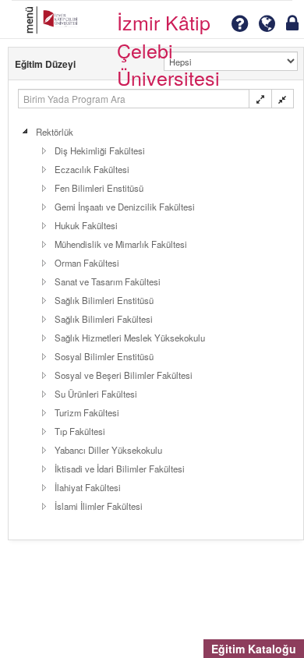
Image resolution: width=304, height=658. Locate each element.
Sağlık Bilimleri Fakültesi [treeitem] (104, 319)
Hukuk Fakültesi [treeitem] (86, 225)
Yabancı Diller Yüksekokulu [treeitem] (108, 450)
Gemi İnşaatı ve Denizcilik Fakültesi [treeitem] (125, 206)
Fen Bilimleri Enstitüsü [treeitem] (99, 188)
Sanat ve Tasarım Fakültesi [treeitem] (108, 281)
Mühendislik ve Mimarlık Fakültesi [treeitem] (121, 244)
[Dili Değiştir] (267, 23)
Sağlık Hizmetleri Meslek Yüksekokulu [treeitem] (130, 337)
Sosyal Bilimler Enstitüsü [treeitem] (104, 356)
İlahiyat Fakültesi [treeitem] (88, 487)
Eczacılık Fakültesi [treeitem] (92, 169)
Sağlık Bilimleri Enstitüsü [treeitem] (104, 300)
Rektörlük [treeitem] (54, 132)
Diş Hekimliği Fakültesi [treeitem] (100, 150)
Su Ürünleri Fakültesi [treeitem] (96, 393)
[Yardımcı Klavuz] (239, 23)
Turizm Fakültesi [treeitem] (87, 412)
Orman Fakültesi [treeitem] (87, 262)
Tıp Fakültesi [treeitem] (80, 431)
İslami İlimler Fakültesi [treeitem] (99, 506)
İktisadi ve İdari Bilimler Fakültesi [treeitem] (120, 468)
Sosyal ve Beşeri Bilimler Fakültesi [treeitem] (124, 375)
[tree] (156, 318)
